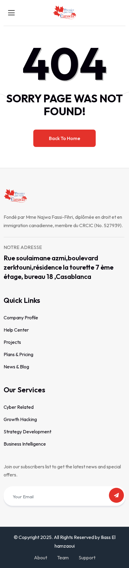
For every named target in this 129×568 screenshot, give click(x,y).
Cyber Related (19, 407)
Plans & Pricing (18, 354)
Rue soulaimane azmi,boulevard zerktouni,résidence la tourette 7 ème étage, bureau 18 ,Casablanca (58, 267)
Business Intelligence (25, 444)
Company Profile (21, 318)
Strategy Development (27, 432)
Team (63, 558)
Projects (12, 342)
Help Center (16, 330)
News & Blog (16, 367)
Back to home (64, 138)
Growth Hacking (20, 419)
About (40, 558)
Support (87, 558)
